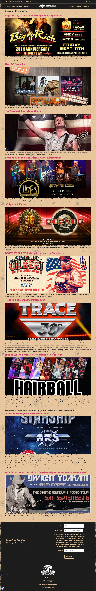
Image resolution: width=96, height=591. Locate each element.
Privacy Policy (75, 546)
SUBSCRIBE (69, 556)
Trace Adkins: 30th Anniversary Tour (25, 300)
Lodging (86, 6)
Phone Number (59, 530)
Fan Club (79, 6)
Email (61, 525)
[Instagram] (89, 2)
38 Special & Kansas (16, 204)
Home (8, 6)
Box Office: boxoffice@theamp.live (48, 584)
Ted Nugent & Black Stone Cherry (23, 111)
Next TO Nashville (15, 64)
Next (88, 519)
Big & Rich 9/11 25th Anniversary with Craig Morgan (33, 15)
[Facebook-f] (84, 2)
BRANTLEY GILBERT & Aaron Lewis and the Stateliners (34, 253)
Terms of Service (63, 546)
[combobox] (66, 530)
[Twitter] (87, 2)
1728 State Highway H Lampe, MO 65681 (48, 581)
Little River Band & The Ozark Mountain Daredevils (33, 158)
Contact (72, 6)
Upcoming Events (17, 6)
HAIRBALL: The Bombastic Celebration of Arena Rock (33, 355)
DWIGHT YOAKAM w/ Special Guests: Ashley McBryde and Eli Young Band (45, 472)
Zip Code (60, 550)
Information (27, 6)
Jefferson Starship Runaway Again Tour (26, 413)
